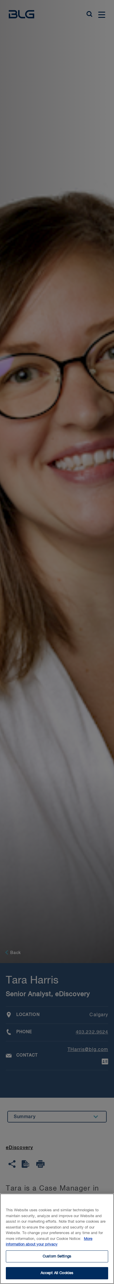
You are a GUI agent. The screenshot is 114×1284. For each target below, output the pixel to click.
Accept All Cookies (57, 1273)
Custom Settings (57, 1256)
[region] (57, 1238)
